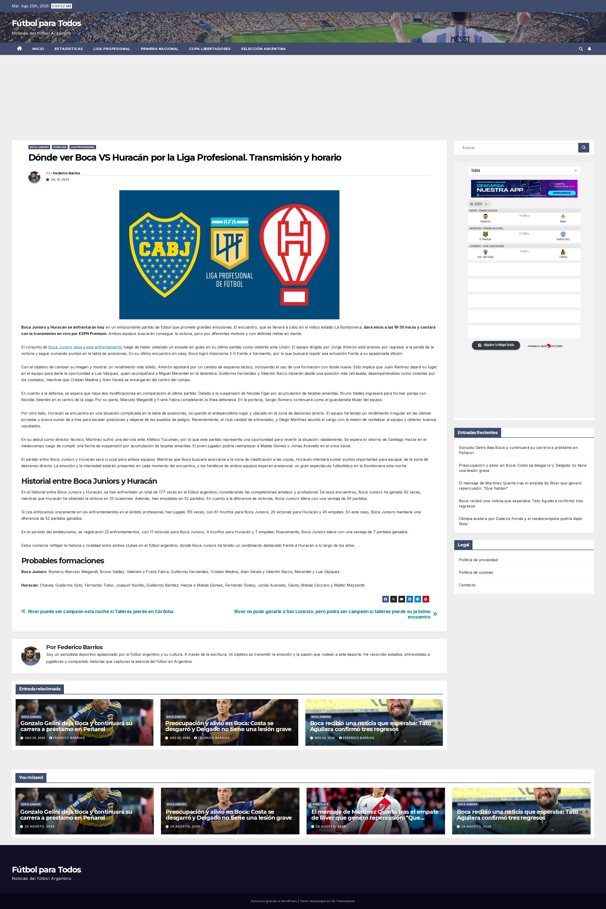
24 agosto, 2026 (331, 826)
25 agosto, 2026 (40, 826)
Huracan (59, 147)
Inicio (38, 49)
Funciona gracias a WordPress (274, 901)
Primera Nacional (160, 49)
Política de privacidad (478, 559)
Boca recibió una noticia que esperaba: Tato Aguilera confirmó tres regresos (370, 726)
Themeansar (345, 901)
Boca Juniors (39, 147)
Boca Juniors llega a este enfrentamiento (85, 347)
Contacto (467, 585)
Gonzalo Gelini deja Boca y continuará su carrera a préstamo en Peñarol (76, 726)
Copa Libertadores (210, 49)
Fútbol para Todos (46, 23)
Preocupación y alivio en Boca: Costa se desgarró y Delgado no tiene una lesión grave (228, 726)
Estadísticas (69, 49)
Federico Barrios (66, 173)
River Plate (320, 804)
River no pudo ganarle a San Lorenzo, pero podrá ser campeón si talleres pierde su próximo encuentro (332, 614)
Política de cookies (476, 572)
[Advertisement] (303, 90)
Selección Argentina (263, 49)
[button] (581, 48)
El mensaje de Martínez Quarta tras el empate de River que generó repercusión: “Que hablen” (375, 817)
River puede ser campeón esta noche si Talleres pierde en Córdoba (100, 611)
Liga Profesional (112, 49)
